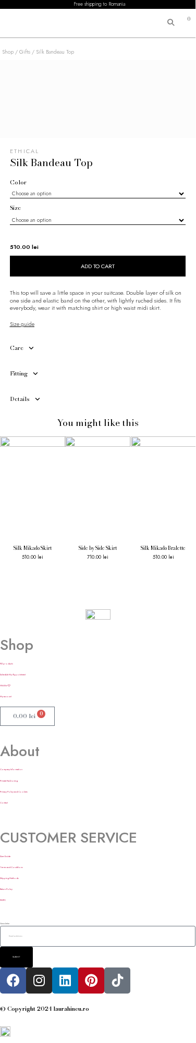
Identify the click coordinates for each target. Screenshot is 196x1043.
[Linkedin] (65, 980)
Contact (4, 803)
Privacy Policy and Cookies (14, 792)
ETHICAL (25, 151)
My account (5, 696)
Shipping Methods (9, 878)
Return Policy (6, 889)
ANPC (3, 900)
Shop (8, 52)
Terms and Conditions (11, 867)
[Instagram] (39, 980)
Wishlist (4, 685)
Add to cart (98, 266)
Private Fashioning (9, 781)
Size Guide (5, 856)
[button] (17, 23)
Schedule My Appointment (13, 674)
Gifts (24, 52)
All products (6, 663)
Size (15, 208)
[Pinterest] (91, 980)
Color (18, 182)
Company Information (11, 769)
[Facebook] (13, 980)
